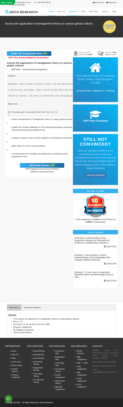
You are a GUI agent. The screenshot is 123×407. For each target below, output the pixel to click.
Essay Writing (39, 355)
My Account (99, 2)
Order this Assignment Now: (29, 53)
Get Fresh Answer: (42, 165)
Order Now (93, 11)
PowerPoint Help (59, 352)
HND (78, 363)
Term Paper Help (60, 364)
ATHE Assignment (82, 380)
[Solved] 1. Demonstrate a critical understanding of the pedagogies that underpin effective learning (92, 257)
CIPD (86, 363)
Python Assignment (60, 376)
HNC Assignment (82, 374)
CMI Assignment (82, 358)
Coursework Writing (60, 370)
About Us (61, 11)
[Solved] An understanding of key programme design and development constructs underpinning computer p (92, 240)
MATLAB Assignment (60, 388)
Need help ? (112, 2)
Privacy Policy (17, 365)
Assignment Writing (38, 369)
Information (14, 307)
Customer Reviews (32, 307)
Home (51, 11)
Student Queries (15, 370)
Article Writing (39, 351)
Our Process (16, 362)
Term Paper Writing (38, 375)
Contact (105, 11)
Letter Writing (39, 358)
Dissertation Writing (60, 382)
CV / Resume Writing (39, 381)
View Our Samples (96, 175)
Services (72, 11)
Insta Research (46, 402)
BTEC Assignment (82, 386)
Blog (114, 11)
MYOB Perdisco (80, 352)
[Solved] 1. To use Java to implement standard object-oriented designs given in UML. (94, 274)
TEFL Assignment (82, 368)
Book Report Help (60, 358)
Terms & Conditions (16, 376)
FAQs (83, 11)
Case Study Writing (38, 363)
